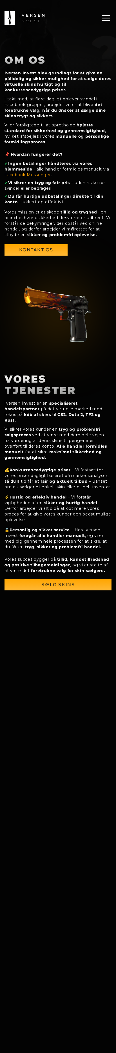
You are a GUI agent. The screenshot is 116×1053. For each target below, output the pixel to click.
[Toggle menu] (105, 18)
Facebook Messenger (28, 174)
